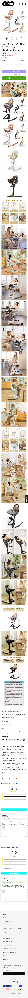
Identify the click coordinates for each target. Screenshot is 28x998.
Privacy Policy (6, 924)
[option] (7, 39)
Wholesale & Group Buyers (9, 948)
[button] (8, 53)
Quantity (22, 60)
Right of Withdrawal (7, 955)
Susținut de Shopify (17, 993)
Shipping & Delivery (7, 941)
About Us (5, 917)
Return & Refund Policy (8, 945)
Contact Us (5, 959)
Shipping (3, 57)
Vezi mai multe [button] (20, 824)
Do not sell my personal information (12, 928)
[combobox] (26, 805)
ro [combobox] (18, 783)
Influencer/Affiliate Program (9, 952)
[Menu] (25, 3)
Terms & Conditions (7, 921)
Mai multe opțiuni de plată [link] (14, 74)
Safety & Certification (8, 932)
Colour (3, 60)
